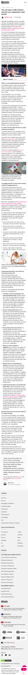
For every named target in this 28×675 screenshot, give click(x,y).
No (23, 673)
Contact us (3, 498)
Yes (24, 669)
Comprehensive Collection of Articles (10, 523)
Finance (3, 537)
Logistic (20, 532)
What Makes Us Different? (7, 503)
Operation (20, 534)
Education (3, 534)
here (19, 476)
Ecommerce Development (7, 565)
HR (2, 543)
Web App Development (7, 560)
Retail (19, 537)
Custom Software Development (9, 557)
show (15, 79)
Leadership (4, 511)
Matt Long (9, 17)
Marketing (20, 543)
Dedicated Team (5, 591)
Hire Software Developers (7, 596)
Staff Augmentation (6, 588)
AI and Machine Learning (7, 574)
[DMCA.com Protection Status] (6, 660)
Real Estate (20, 546)
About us (3, 500)
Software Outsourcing (6, 594)
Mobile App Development (7, 563)
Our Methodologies (6, 506)
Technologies (4, 517)
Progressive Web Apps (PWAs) (9, 568)
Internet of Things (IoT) (7, 579)
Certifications (4, 509)
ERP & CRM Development (7, 571)
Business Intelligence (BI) (7, 577)
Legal (2, 546)
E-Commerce (4, 532)
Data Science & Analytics (7, 582)
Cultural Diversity (5, 514)
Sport (19, 540)
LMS (11, 155)
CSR (2, 520)
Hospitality (3, 540)
